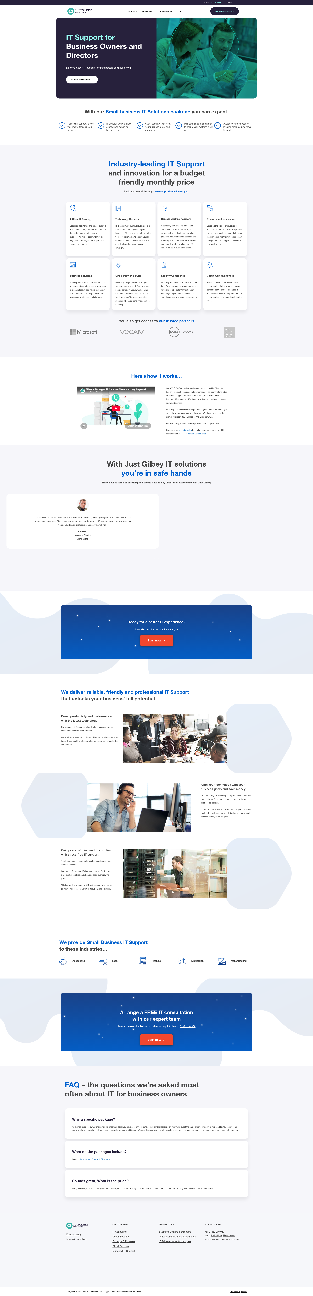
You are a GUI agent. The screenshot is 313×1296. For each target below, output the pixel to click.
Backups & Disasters (123, 1241)
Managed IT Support (123, 1251)
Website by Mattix (238, 1291)
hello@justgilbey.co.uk (223, 1235)
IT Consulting (119, 1231)
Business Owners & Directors (175, 1231)
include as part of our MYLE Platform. (94, 1159)
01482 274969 (188, 1026)
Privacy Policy (73, 1234)
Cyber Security (120, 1236)
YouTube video (185, 430)
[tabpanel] (82, 525)
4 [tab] (162, 559)
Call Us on (211, 2)
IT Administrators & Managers (175, 1241)
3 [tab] (158, 559)
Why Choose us (165, 11)
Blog (181, 11)
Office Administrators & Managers (177, 1236)
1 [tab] (151, 559)
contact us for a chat (197, 434)
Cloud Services (120, 1246)
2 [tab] (154, 559)
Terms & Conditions (76, 1239)
